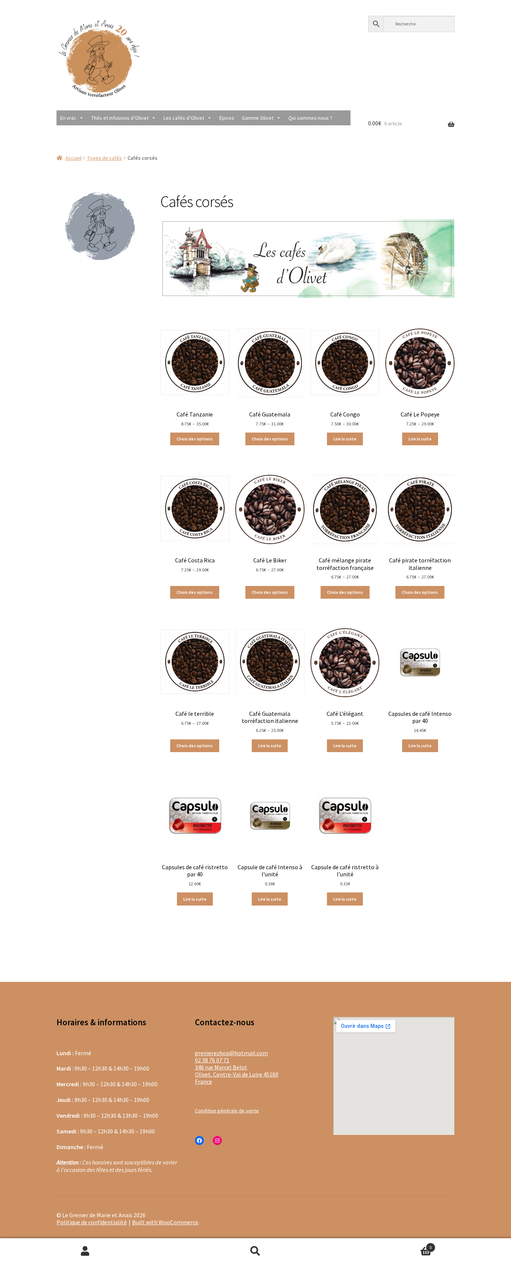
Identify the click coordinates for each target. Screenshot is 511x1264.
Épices (226, 118)
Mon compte (85, 1251)
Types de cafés (104, 158)
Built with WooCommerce (165, 1222)
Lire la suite (345, 439)
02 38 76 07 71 (212, 1060)
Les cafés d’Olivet (183, 118)
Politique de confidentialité (91, 1222)
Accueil (73, 158)
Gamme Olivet (257, 118)
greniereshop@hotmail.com (231, 1053)
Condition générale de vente (227, 1110)
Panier (386, 1244)
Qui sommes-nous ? (310, 118)
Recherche (255, 1251)
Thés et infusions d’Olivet (120, 118)
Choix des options (195, 439)
